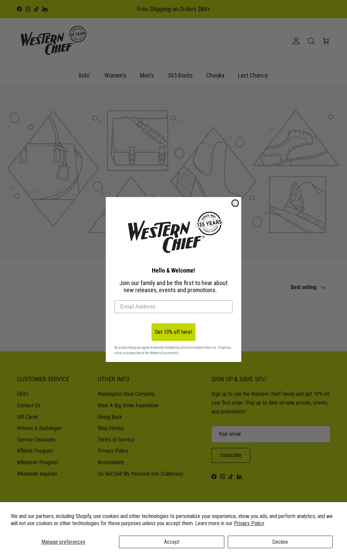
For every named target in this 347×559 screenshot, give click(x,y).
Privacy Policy (249, 523)
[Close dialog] (235, 203)
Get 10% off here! (173, 332)
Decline (280, 542)
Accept (172, 542)
